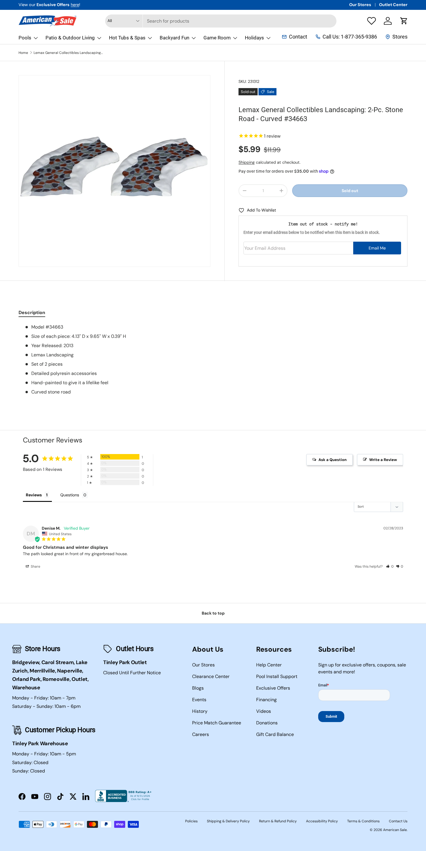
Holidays (254, 38)
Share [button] (35, 566)
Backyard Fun (174, 38)
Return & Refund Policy (278, 821)
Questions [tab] (69, 495)
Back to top (213, 613)
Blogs (198, 688)
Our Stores (360, 4)
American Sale (395, 830)
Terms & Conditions (363, 821)
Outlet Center (393, 4)
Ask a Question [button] (332, 459)
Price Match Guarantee (216, 723)
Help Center (269, 665)
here (75, 4)
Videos (263, 711)
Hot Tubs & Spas (127, 38)
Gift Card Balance (275, 734)
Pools (25, 38)
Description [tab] (32, 312)
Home (23, 52)
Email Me (377, 248)
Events (199, 700)
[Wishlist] (371, 20)
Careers (200, 734)
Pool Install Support (276, 676)
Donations (267, 723)
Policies (191, 821)
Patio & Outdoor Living (70, 38)
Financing (266, 700)
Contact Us (398, 821)
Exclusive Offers (273, 688)
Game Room (217, 38)
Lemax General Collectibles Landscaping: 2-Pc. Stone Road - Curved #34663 (68, 52)
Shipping (247, 162)
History (199, 711)
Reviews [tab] (34, 495)
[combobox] (220, 21)
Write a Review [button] (383, 459)
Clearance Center (211, 676)
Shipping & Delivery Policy (228, 821)
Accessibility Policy (322, 821)
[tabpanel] (213, 360)
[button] (404, 20)
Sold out (350, 190)
